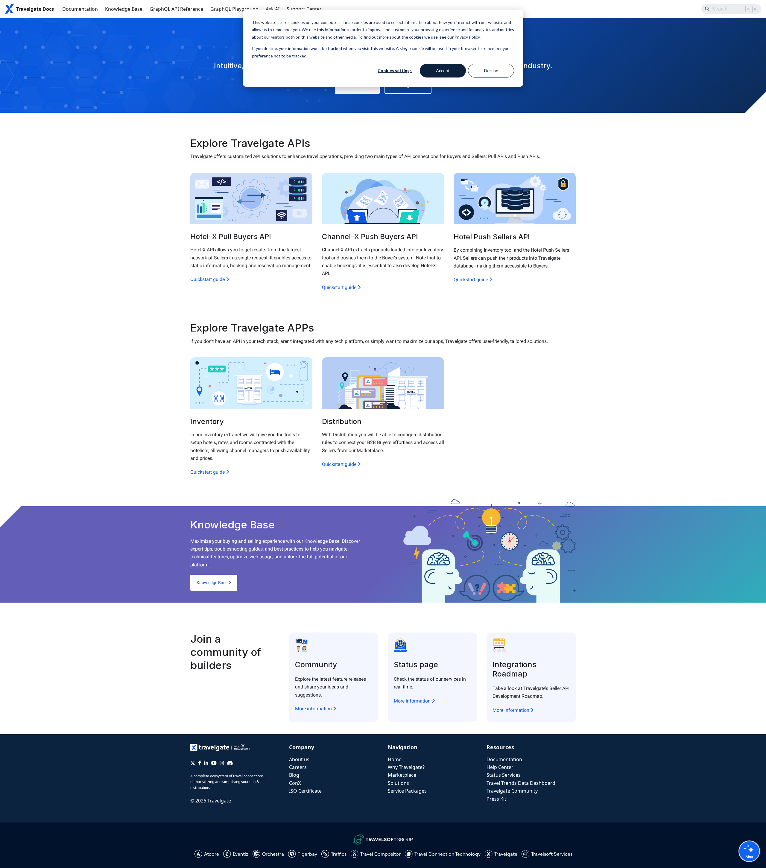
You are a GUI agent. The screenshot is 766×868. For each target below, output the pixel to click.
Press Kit (496, 799)
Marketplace (402, 775)
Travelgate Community (512, 791)
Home (395, 759)
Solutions (398, 783)
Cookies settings (395, 70)
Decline (491, 70)
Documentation (80, 9)
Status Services (504, 775)
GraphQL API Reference (176, 9)
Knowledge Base (123, 9)
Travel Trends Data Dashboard (521, 783)
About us (299, 759)
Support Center (304, 9)
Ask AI (272, 9)
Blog (294, 775)
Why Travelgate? (406, 767)
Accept (443, 70)
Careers (298, 767)
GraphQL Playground (234, 9)
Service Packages (407, 791)
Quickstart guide (208, 279)
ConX (295, 783)
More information (314, 709)
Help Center (500, 767)
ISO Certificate (305, 791)
